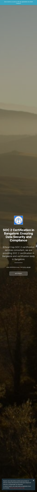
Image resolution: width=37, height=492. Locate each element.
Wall (36, 246)
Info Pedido (18, 273)
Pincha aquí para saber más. (17, 488)
